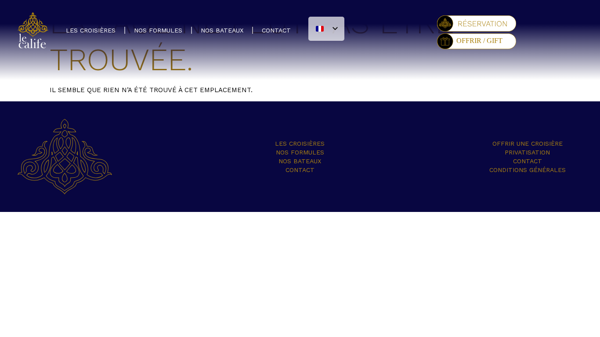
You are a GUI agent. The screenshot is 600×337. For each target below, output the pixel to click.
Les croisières (91, 30)
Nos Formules (158, 30)
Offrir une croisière (527, 143)
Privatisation (527, 152)
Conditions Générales (527, 169)
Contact (276, 30)
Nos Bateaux (222, 30)
